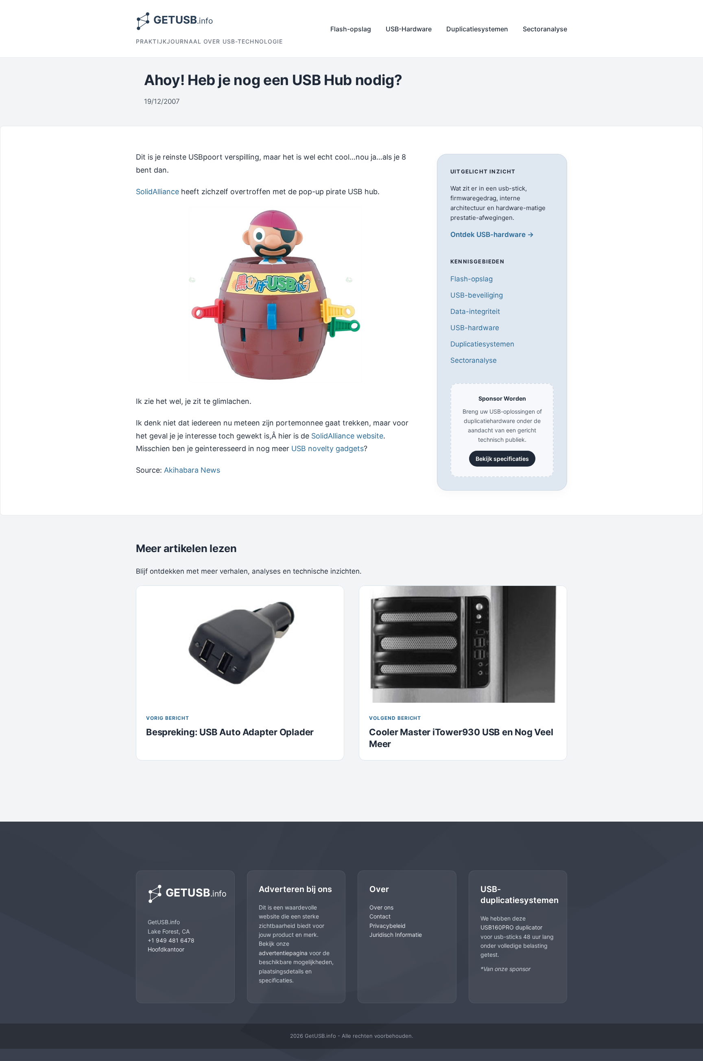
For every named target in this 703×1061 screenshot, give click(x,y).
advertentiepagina (283, 952)
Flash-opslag (350, 29)
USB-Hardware (409, 29)
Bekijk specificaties (502, 458)
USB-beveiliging (476, 295)
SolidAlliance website (347, 436)
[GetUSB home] (185, 894)
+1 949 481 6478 (171, 940)
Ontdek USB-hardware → (492, 234)
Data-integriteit (475, 311)
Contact (380, 916)
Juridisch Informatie (395, 934)
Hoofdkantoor (166, 949)
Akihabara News (192, 470)
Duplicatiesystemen (477, 29)
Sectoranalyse (545, 29)
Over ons (381, 907)
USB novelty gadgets (327, 448)
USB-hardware (474, 328)
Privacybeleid (387, 925)
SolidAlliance (157, 191)
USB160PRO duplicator (511, 927)
